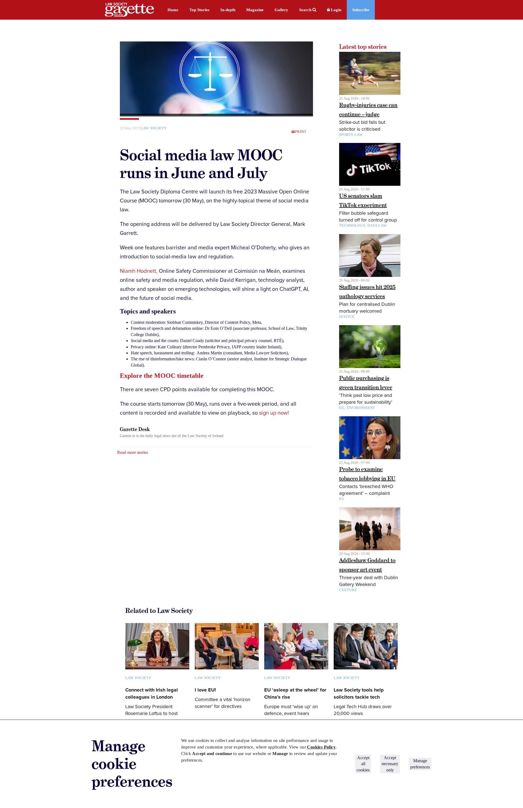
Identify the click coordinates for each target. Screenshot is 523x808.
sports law (351, 135)
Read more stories (132, 452)
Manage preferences (420, 763)
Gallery (281, 10)
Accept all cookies (363, 763)
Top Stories (199, 10)
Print (300, 132)
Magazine (255, 10)
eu (341, 499)
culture (348, 590)
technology (352, 225)
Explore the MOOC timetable (161, 375)
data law (377, 225)
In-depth (227, 10)
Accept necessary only (390, 763)
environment (361, 408)
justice (347, 317)
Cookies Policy (321, 747)
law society (154, 128)
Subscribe (360, 10)
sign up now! (274, 413)
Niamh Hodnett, (138, 271)
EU (341, 408)
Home (173, 10)
